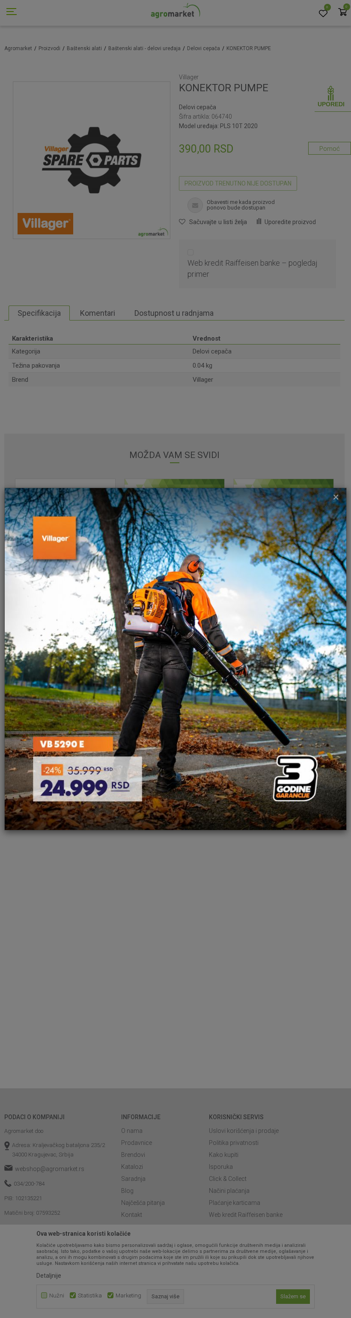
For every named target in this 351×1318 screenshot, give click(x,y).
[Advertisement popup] (175, 658)
